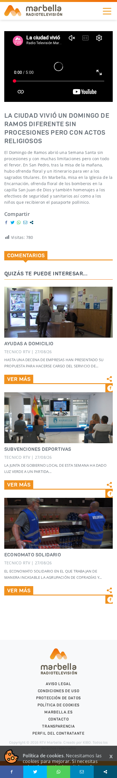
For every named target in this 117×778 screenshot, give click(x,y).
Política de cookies (58, 705)
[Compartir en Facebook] (6, 222)
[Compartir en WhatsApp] (19, 222)
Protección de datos (58, 698)
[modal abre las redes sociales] (32, 222)
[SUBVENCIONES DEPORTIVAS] (58, 417)
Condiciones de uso (59, 691)
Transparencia (58, 726)
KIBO (87, 742)
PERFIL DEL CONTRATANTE (58, 733)
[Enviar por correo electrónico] (25, 222)
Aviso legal (58, 683)
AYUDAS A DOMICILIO (29, 343)
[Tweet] (12, 222)
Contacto (58, 719)
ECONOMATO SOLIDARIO (32, 555)
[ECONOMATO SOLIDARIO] (58, 523)
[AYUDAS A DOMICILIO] (58, 312)
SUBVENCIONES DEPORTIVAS (37, 449)
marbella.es (58, 712)
